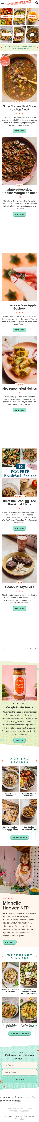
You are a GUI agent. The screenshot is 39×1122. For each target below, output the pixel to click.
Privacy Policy (24, 1110)
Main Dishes (19, 101)
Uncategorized (20, 496)
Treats (19, 300)
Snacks (19, 582)
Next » (33, 648)
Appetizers (19, 384)
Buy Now (20, 740)
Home (9, 1108)
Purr (22, 1119)
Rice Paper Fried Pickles (19, 388)
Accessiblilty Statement (19, 1112)
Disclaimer (13, 1110)
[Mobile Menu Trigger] (2, 3)
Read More (18, 131)
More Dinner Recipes (20, 1033)
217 (27, 648)
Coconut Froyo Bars (19, 587)
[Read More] (19, 870)
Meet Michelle (18, 1108)
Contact (29, 1108)
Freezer (19, 185)
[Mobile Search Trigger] (37, 3)
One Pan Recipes (19, 837)
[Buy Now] (19, 683)
